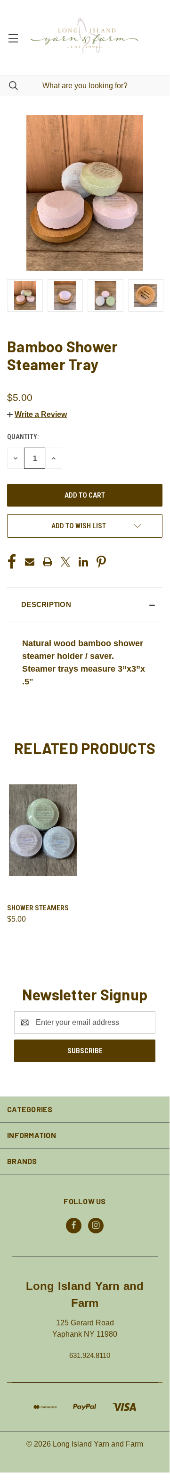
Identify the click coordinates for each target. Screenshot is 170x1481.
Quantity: (23, 437)
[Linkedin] (83, 561)
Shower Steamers (38, 908)
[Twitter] (65, 561)
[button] (37, 414)
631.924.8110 (89, 1355)
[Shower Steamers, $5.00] (43, 830)
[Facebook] (11, 561)
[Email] (29, 561)
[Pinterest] (101, 561)
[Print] (47, 561)
